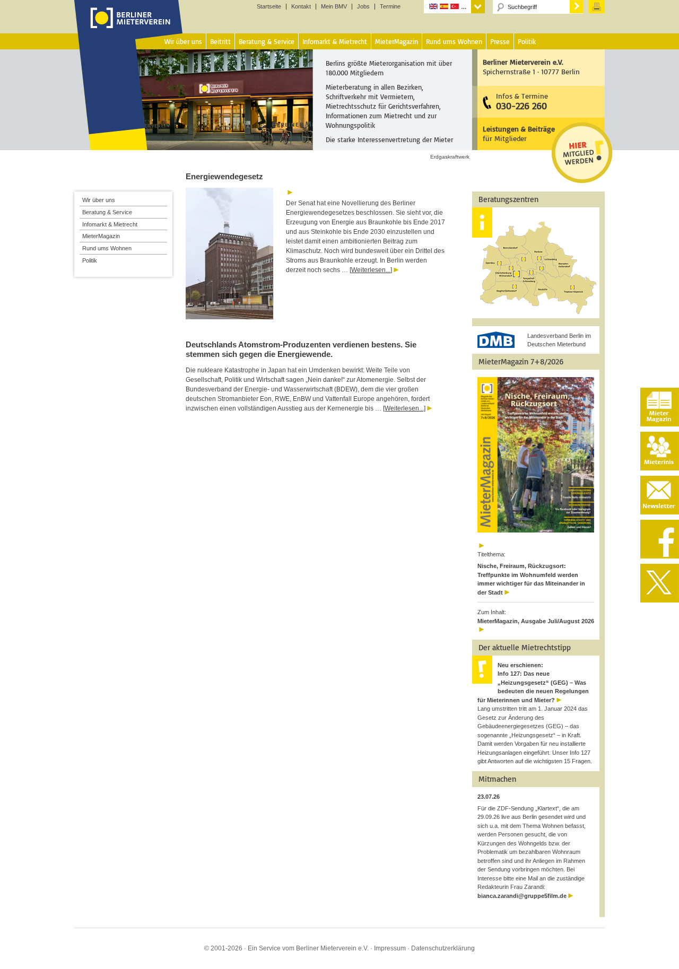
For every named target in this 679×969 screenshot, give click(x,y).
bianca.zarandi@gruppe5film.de (522, 896)
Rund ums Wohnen (107, 248)
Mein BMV (334, 7)
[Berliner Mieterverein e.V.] (128, 28)
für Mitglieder (519, 133)
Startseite (269, 7)
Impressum (390, 948)
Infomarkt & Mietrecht (109, 224)
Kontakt (301, 7)
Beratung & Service (107, 212)
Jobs (363, 7)
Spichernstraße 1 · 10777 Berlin (531, 66)
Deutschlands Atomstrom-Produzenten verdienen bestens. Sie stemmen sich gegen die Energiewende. (301, 349)
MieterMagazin (101, 236)
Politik (89, 260)
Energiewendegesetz (224, 176)
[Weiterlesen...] (371, 270)
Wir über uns (98, 200)
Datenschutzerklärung (443, 948)
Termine (390, 7)
